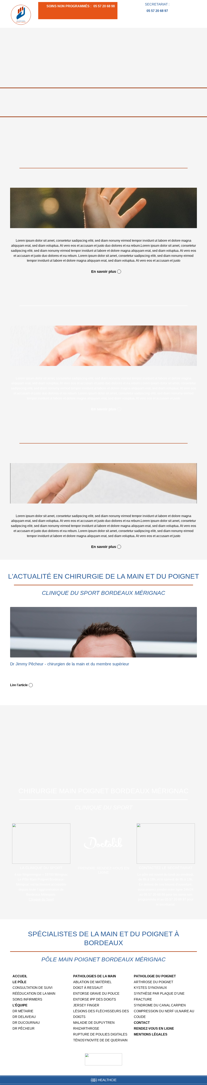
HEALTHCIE (106, 1080)
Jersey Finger (86, 1005)
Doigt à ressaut (88, 987)
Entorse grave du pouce (96, 993)
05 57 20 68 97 (157, 11)
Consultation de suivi (32, 987)
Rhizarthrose (86, 1028)
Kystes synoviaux (150, 987)
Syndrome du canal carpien (160, 1005)
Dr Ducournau (26, 1022)
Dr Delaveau (24, 1017)
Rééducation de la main (34, 993)
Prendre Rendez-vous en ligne (103, 870)
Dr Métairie (23, 1011)
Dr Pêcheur (24, 1028)
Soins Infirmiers (27, 999)
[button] (194, 22)
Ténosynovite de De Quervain (100, 1040)
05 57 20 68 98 (104, 6)
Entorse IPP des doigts (94, 999)
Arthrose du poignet (153, 982)
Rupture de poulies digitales (100, 1034)
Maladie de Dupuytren (94, 1022)
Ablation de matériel (92, 982)
